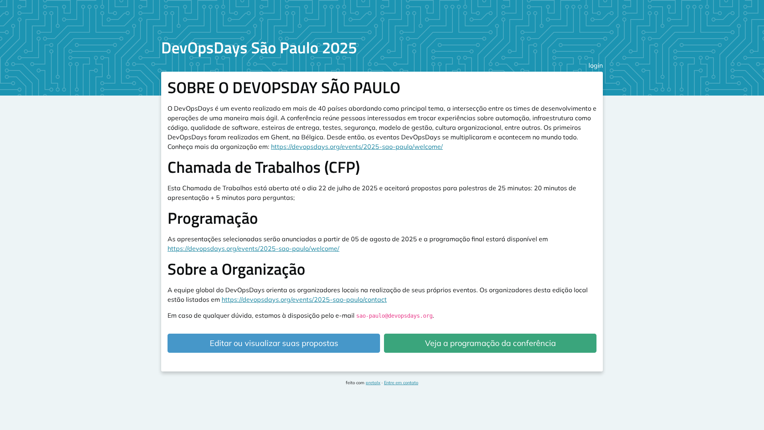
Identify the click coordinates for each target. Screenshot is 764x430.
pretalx (373, 382)
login (596, 65)
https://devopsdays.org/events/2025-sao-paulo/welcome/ (357, 146)
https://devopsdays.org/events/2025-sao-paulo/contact (304, 299)
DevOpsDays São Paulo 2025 (259, 47)
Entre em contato (401, 382)
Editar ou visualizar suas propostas (274, 343)
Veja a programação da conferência (490, 343)
